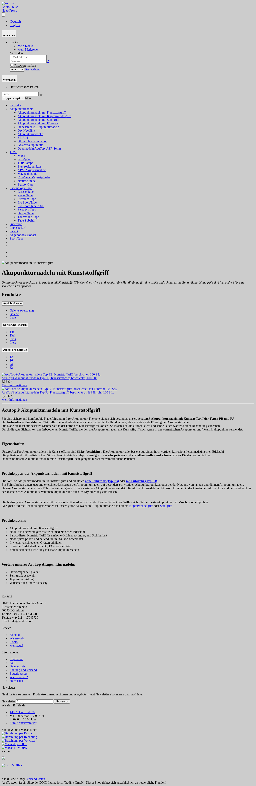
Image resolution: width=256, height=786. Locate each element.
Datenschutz (17, 666)
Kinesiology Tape (21, 188)
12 (15, 349)
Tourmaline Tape (28, 217)
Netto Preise (9, 10)
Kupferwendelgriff (141, 505)
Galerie (12, 303)
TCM (13, 152)
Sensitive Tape (27, 209)
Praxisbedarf (17, 227)
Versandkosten (36, 779)
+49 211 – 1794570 (22, 712)
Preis (13, 339)
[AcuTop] (8, 3)
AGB (13, 662)
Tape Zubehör (26, 220)
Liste (13, 317)
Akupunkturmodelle (30, 134)
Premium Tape (27, 199)
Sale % (14, 231)
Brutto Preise (10, 7)
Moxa (21, 155)
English (15, 25)
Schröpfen (24, 159)
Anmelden (17, 69)
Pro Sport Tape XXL (31, 206)
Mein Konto (25, 46)
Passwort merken (25, 65)
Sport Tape (16, 238)
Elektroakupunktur (29, 166)
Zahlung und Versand (23, 670)
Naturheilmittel (27, 181)
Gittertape (16, 224)
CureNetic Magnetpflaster (34, 177)
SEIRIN (23, 137)
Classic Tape (26, 191)
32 (11, 367)
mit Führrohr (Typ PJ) (141, 481)
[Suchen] (41, 95)
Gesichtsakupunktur (30, 145)
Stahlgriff (166, 505)
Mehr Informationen (14, 385)
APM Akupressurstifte (32, 170)
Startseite (15, 105)
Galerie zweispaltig (22, 310)
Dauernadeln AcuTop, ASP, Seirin (39, 148)
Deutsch (15, 21)
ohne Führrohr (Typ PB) (102, 481)
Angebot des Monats (23, 235)
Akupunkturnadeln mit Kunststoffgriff (42, 112)
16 (11, 360)
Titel (12, 332)
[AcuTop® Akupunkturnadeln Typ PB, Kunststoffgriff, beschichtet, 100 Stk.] (51, 374)
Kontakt (15, 634)
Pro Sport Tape (27, 202)
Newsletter (16, 680)
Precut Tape (25, 195)
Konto (14, 642)
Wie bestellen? (19, 677)
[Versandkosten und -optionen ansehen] (128, 741)
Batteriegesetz (18, 673)
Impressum (16, 659)
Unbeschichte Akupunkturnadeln (38, 127)
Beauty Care (25, 184)
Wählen (15, 324)
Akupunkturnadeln (21, 109)
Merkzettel (16, 645)
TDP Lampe (25, 163)
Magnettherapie (27, 173)
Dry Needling (26, 130)
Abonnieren (61, 701)
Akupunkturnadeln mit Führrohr (38, 123)
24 (11, 364)
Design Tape (26, 213)
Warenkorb (17, 638)
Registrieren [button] (32, 69)
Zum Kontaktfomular (23, 723)
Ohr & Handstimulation (32, 141)
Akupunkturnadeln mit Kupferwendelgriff (44, 116)
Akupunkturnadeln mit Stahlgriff (38, 119)
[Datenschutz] (12, 765)
